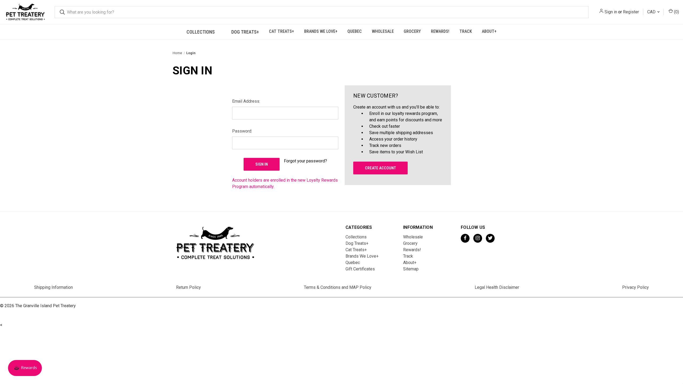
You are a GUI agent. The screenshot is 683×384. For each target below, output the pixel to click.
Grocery (412, 31)
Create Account (380, 168)
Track (465, 31)
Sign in (611, 11)
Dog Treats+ (245, 32)
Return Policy (188, 287)
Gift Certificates (360, 268)
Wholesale (383, 31)
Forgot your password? (305, 160)
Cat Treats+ (281, 31)
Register (631, 11)
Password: (242, 131)
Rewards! (440, 31)
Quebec (354, 31)
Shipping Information (53, 287)
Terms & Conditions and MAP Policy (337, 287)
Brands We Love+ (320, 31)
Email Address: (246, 101)
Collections (200, 32)
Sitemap (411, 268)
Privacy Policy (635, 287)
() (676, 11)
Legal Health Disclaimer (497, 287)
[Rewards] (25, 368)
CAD (652, 11)
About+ (489, 31)
